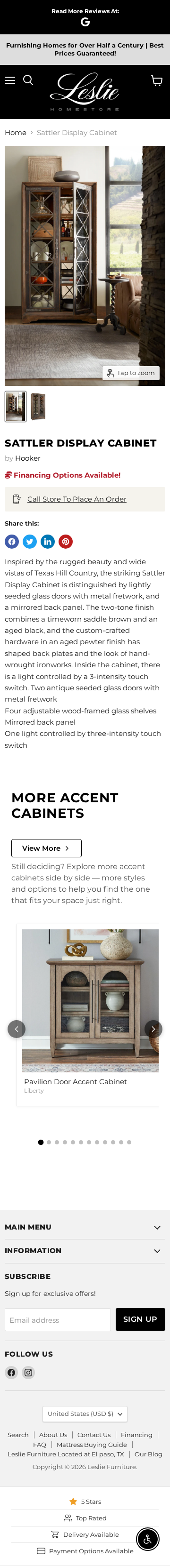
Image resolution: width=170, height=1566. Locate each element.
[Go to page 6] (81, 1142)
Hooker (28, 458)
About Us (53, 1434)
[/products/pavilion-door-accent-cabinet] (94, 1000)
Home (15, 132)
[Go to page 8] (97, 1142)
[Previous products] (17, 1029)
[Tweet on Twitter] (30, 542)
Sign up (140, 1319)
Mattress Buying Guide (92, 1444)
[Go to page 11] (121, 1142)
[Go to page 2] (49, 1142)
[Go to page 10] (113, 1142)
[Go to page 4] (65, 1142)
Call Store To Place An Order (77, 499)
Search (18, 1434)
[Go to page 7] (89, 1142)
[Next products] (153, 1029)
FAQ (39, 1444)
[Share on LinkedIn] (48, 542)
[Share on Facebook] (12, 542)
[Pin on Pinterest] (66, 542)
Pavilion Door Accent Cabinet (75, 1081)
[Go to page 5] (73, 1142)
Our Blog (148, 1454)
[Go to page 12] (129, 1142)
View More (41, 848)
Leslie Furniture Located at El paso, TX (66, 1454)
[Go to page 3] (57, 1142)
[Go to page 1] (41, 1142)
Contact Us (93, 1434)
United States (80, 1413)
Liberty (34, 1090)
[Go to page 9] (105, 1142)
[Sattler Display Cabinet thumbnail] (15, 407)
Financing (137, 1434)
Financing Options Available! (66, 475)
